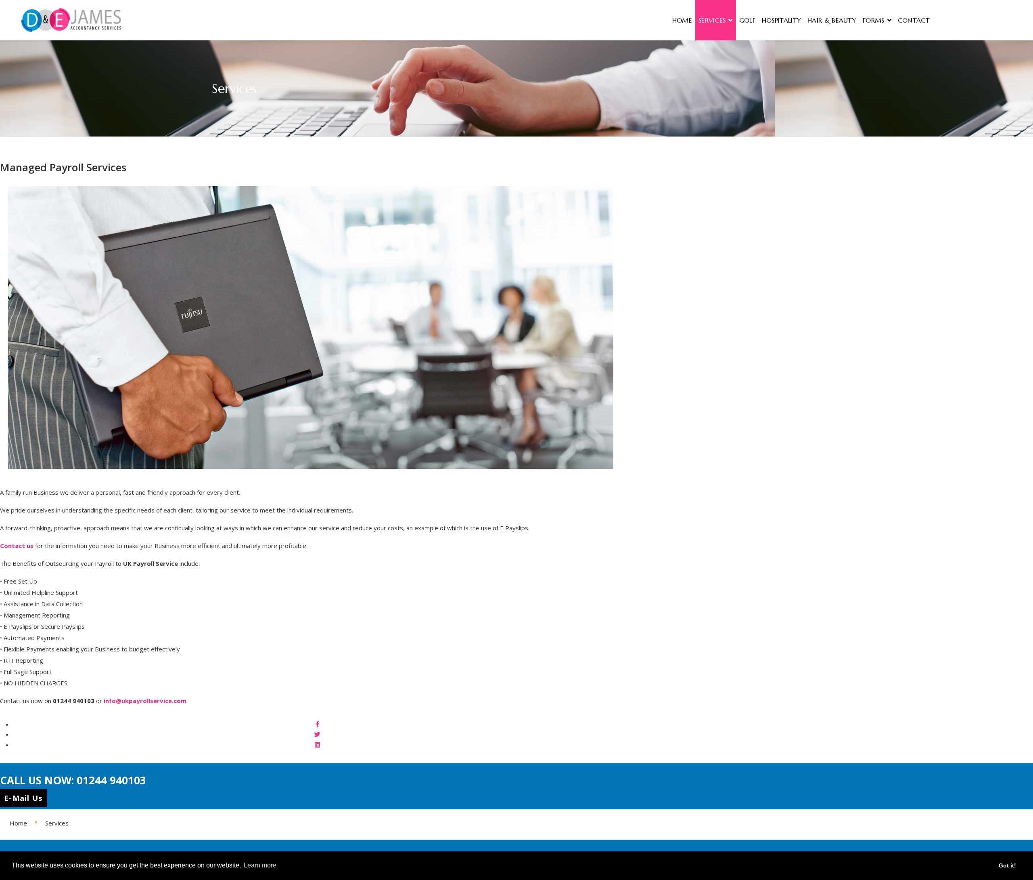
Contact (914, 20)
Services (712, 20)
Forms (874, 20)
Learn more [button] (260, 865)
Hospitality (781, 20)
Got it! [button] (1007, 865)
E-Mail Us (23, 798)
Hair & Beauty (831, 20)
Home (682, 20)
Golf (747, 20)
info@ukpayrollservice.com (145, 701)
